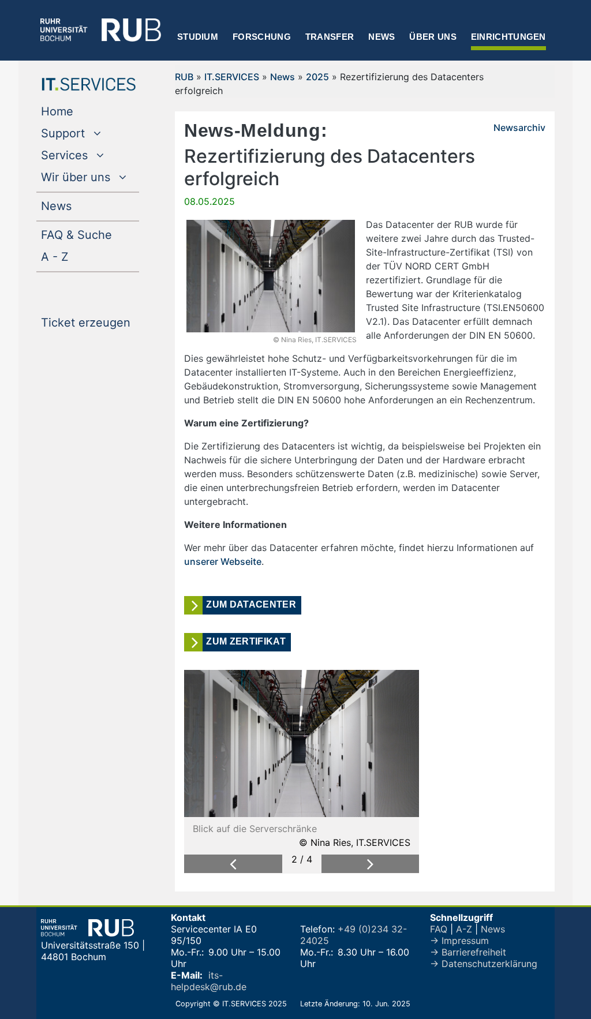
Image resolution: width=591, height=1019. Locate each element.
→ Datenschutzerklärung (483, 963)
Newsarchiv (519, 127)
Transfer (329, 37)
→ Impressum (459, 940)
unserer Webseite (222, 561)
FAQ (438, 929)
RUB (184, 77)
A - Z (78, 256)
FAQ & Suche (76, 235)
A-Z (464, 929)
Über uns (432, 37)
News (381, 37)
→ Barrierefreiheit (468, 952)
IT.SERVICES (231, 77)
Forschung (262, 37)
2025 (317, 77)
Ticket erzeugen (90, 322)
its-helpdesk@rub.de (208, 980)
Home (80, 111)
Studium (197, 37)
